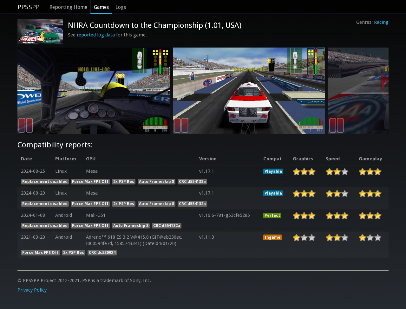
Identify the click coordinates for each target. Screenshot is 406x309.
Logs (120, 7)
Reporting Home (68, 7)
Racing (381, 22)
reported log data (96, 35)
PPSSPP (28, 7)
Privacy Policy (32, 290)
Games (101, 7)
